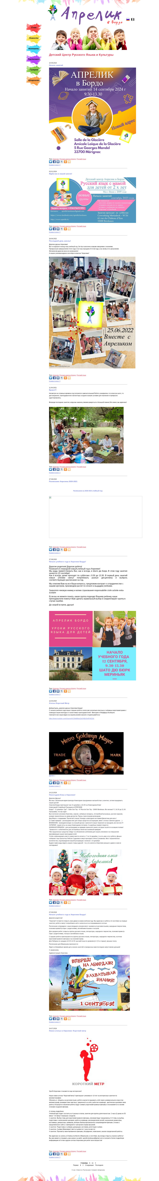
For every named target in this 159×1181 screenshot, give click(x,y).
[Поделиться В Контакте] (58, 161)
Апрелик (56, 159)
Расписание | (87, 1170)
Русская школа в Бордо (68, 159)
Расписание (34, 59)
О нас (34, 27)
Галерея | (95, 1170)
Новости (34, 38)
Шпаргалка (34, 80)
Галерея (34, 70)
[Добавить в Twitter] (50, 161)
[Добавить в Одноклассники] (65, 161)
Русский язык (81, 159)
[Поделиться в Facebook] (54, 161)
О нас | (74, 1170)
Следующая (89, 1165)
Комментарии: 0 (54, 165)
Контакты (33, 49)
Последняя (99, 1165)
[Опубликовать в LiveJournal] (61, 161)
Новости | (80, 1170)
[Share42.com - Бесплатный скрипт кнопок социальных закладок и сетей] (69, 161)
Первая (76, 1165)
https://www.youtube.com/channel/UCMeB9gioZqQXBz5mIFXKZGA (71, 718)
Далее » (52, 776)
